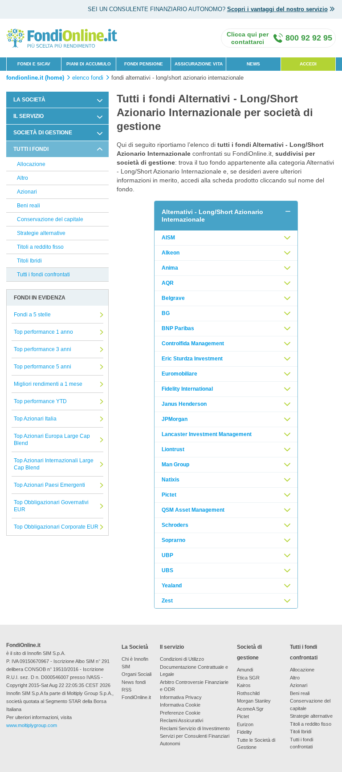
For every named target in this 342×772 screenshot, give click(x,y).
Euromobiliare (179, 374)
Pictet (169, 495)
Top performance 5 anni (42, 367)
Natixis (170, 480)
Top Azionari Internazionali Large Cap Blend (54, 464)
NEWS (253, 63)
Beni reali (28, 205)
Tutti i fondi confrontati (43, 274)
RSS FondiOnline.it (136, 693)
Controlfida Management (193, 343)
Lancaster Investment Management (207, 434)
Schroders (175, 525)
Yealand (172, 585)
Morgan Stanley (254, 700)
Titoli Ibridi (29, 261)
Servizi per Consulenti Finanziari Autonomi (194, 739)
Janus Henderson (184, 404)
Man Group (175, 464)
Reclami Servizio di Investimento (195, 728)
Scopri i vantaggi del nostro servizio (277, 9)
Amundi (245, 669)
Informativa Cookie (180, 704)
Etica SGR (248, 677)
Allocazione (31, 164)
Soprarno (173, 540)
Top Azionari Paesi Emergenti (49, 485)
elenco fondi (87, 78)
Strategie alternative (41, 233)
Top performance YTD (40, 401)
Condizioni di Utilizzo (182, 659)
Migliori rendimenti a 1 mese (48, 384)
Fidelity (244, 732)
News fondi (134, 682)
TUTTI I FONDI (31, 149)
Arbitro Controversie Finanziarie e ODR (194, 685)
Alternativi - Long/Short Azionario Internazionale (212, 215)
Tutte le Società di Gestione (256, 743)
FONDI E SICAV (33, 63)
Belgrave (173, 298)
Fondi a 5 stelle (32, 314)
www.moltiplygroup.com (31, 725)
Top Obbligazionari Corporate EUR (56, 527)
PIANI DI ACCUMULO (88, 63)
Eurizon (245, 724)
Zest (167, 601)
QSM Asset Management (193, 510)
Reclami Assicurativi (181, 720)
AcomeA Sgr (250, 708)
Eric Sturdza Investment (192, 359)
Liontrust (173, 449)
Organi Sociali (136, 674)
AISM (168, 237)
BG (166, 313)
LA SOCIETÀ (29, 100)
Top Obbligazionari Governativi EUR (51, 506)
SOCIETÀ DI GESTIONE (42, 132)
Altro (22, 178)
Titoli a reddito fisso (40, 247)
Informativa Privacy (181, 697)
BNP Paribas (178, 328)
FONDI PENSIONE (143, 63)
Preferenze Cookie (180, 712)
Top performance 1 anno (43, 332)
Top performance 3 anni (42, 349)
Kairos (244, 685)
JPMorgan (174, 419)
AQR (168, 283)
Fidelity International (187, 389)
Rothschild (248, 693)
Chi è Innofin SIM (135, 662)
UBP (167, 555)
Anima (170, 268)
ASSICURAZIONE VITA (199, 63)
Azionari (27, 192)
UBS (167, 570)
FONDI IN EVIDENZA (39, 298)
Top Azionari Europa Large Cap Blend (52, 439)
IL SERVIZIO (28, 116)
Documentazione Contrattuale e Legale (194, 670)
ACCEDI (308, 63)
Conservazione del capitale (50, 219)
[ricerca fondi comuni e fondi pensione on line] (62, 37)
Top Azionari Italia (35, 419)
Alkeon (170, 253)
